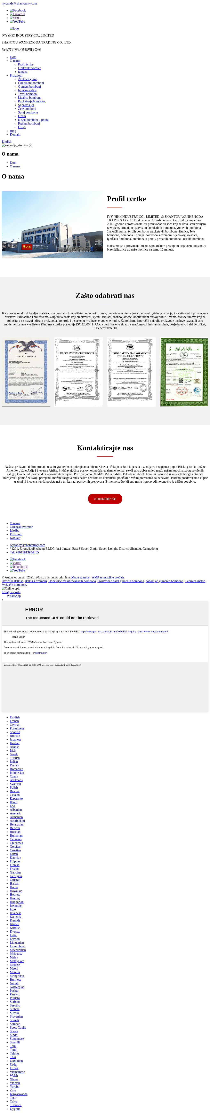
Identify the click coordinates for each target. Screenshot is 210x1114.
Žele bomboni (27, 108)
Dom (13, 57)
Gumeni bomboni (29, 86)
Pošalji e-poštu (11, 592)
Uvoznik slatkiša (12, 581)
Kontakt (15, 134)
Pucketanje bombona (31, 101)
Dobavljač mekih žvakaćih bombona (72, 581)
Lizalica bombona (29, 97)
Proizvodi (16, 75)
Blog (13, 131)
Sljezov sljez (26, 105)
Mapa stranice (80, 577)
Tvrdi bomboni (28, 94)
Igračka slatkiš (27, 90)
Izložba (22, 71)
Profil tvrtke (25, 64)
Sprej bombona (28, 112)
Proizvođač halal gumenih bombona (120, 581)
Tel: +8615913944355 (24, 552)
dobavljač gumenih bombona (164, 581)
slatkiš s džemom (36, 581)
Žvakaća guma (27, 79)
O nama (15, 60)
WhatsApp (14, 596)
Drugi (22, 127)
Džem (22, 116)
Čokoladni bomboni (31, 83)
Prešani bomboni (29, 123)
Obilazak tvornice (29, 68)
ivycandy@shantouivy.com (19, 3)
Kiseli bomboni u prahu (33, 119)
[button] (105, 499)
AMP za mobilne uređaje (108, 577)
